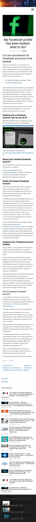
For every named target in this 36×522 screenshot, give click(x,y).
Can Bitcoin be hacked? (28, 368)
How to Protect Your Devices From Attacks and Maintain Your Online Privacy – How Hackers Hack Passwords (20, 429)
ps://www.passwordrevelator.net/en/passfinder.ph (18, 153)
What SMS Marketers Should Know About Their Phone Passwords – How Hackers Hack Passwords (21, 438)
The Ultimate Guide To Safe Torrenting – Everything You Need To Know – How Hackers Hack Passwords (22, 420)
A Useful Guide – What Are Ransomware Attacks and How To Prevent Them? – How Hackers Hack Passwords (17, 403)
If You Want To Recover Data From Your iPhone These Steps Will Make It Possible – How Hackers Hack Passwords (17, 395)
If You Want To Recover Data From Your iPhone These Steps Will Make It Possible (21, 481)
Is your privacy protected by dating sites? (21, 516)
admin (24, 51)
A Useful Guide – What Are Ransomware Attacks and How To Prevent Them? (16, 489)
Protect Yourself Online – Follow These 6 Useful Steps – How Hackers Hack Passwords (21, 455)
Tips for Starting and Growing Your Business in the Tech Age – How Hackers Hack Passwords (20, 471)
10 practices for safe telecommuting (17, 509)
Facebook (11, 360)
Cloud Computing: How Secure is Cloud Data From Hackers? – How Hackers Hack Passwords (20, 446)
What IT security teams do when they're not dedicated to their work (21, 502)
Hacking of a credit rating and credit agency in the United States (13, 368)
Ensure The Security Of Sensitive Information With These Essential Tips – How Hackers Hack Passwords (21, 412)
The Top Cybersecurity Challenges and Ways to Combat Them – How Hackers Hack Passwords (22, 463)
